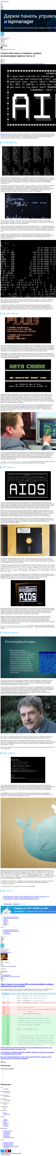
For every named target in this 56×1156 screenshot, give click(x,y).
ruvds (5, 1108)
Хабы (5, 1122)
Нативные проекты (8, 1145)
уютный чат (16, 904)
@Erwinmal (13, 966)
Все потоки (6, 1)
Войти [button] (2, 9)
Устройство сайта (8, 1130)
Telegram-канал (8, 904)
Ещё (5, 1062)
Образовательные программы (11, 1146)
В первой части (5, 134)
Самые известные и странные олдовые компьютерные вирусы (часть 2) (21, 897)
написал (11, 989)
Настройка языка (5, 1153)
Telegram (3, 952)
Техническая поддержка (15, 1153)
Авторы (5, 1124)
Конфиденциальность (9, 1137)
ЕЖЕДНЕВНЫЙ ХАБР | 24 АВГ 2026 (10, 976)
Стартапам (6, 1147)
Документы (6, 1134)
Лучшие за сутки (5, 1068)
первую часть (25, 406)
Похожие (12, 1068)
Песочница (6, 1125)
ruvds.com (6, 1088)
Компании (6, 1123)
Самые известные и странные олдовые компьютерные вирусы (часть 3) (21, 899)
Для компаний (7, 1133)
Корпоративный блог (9, 1142)
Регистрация (7, 1114)
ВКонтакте (7, 952)
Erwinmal (3, 49)
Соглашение (7, 1136)
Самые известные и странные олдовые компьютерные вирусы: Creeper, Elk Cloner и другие (26, 896)
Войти (5, 1113)
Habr (8, 1154)
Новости (6, 1120)
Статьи (5, 1119)
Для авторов (7, 1132)
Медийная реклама (8, 1143)
